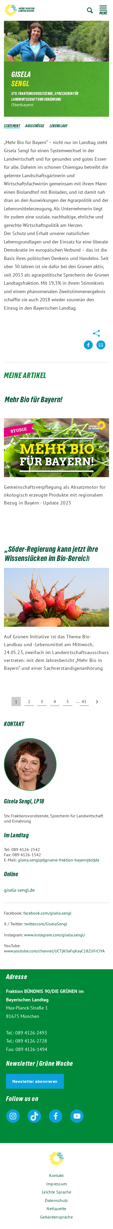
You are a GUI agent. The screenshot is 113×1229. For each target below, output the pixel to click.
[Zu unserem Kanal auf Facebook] (56, 1116)
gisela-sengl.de (19, 890)
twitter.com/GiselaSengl (45, 923)
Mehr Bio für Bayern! (34, 401)
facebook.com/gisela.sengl (47, 913)
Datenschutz (56, 1200)
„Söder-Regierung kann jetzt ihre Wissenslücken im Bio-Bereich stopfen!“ (51, 559)
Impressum (56, 1183)
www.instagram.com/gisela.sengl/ (54, 934)
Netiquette (56, 1208)
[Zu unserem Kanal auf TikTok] (34, 1116)
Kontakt (56, 1175)
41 (84, 701)
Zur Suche (90, 10)
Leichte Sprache (56, 1192)
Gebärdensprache (56, 1217)
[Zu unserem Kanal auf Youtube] (77, 1116)
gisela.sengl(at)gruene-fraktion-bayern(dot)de (58, 860)
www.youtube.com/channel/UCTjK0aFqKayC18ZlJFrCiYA (54, 950)
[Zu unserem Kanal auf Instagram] (13, 1116)
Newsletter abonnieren (35, 1081)
